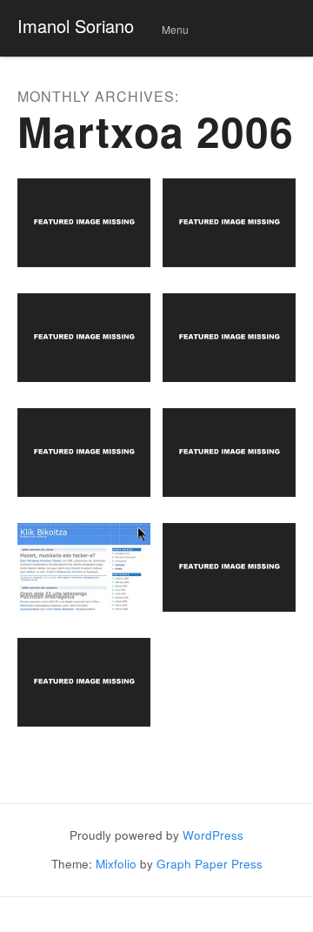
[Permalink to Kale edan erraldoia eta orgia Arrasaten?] (83, 222)
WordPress (213, 835)
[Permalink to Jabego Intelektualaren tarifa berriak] (83, 682)
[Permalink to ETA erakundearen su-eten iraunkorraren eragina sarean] (83, 452)
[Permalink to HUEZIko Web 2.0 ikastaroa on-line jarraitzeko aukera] (229, 452)
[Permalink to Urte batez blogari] (229, 567)
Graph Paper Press (209, 863)
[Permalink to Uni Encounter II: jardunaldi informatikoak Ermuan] (229, 222)
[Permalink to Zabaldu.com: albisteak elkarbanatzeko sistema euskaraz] (83, 337)
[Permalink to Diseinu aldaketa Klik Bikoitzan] (83, 567)
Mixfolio (116, 863)
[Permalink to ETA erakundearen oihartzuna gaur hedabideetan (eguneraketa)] (229, 337)
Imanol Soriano (75, 25)
